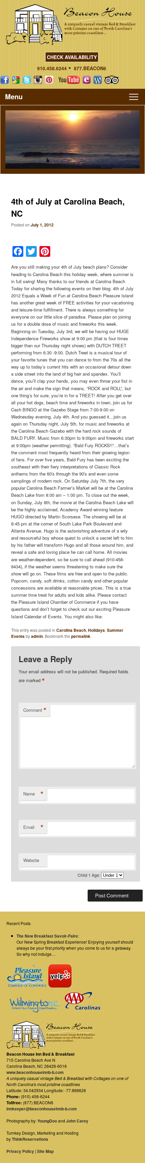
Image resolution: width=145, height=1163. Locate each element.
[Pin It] (49, 80)
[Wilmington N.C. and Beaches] (33, 1011)
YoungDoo (47, 1121)
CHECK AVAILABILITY (72, 57)
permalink (80, 636)
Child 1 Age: (89, 875)
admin (37, 636)
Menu (14, 96)
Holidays (96, 630)
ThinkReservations (30, 1139)
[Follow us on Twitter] (27, 80)
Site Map (45, 1151)
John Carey (77, 1121)
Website (31, 860)
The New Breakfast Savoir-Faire (47, 936)
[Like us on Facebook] (4, 80)
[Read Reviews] (112, 80)
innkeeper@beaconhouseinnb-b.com (41, 1109)
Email (33, 827)
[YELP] (59, 986)
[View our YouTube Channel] (69, 80)
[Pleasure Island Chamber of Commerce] (26, 986)
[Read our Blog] (97, 80)
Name (33, 793)
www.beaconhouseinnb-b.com (35, 1072)
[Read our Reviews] (15, 80)
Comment (35, 710)
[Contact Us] (87, 80)
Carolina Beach (71, 630)
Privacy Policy (20, 1151)
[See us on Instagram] (38, 80)
